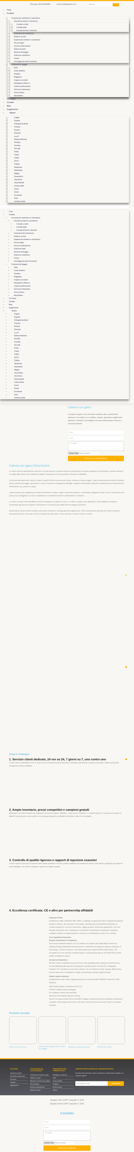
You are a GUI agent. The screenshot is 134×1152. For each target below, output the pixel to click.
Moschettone (18, 95)
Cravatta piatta (21, 27)
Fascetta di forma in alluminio (26, 30)
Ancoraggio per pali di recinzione (25, 61)
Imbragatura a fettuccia (22, 83)
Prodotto (10, 13)
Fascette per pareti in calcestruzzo (26, 21)
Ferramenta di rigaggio (19, 64)
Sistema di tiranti (20, 49)
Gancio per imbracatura (22, 89)
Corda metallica (19, 71)
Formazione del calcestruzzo (24, 33)
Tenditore (17, 74)
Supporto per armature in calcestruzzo (27, 40)
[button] (64, 207)
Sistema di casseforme (22, 55)
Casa (9, 10)
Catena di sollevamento (22, 86)
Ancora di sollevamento (22, 46)
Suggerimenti (12, 109)
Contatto (10, 102)
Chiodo (16, 58)
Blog (9, 106)
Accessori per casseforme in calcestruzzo (25, 18)
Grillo (16, 68)
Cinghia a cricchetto (21, 80)
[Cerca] (116, 4)
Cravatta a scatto (22, 24)
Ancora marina (19, 92)
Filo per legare (19, 43)
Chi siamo (11, 99)
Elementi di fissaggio (21, 52)
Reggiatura (18, 77)
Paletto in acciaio (20, 36)
